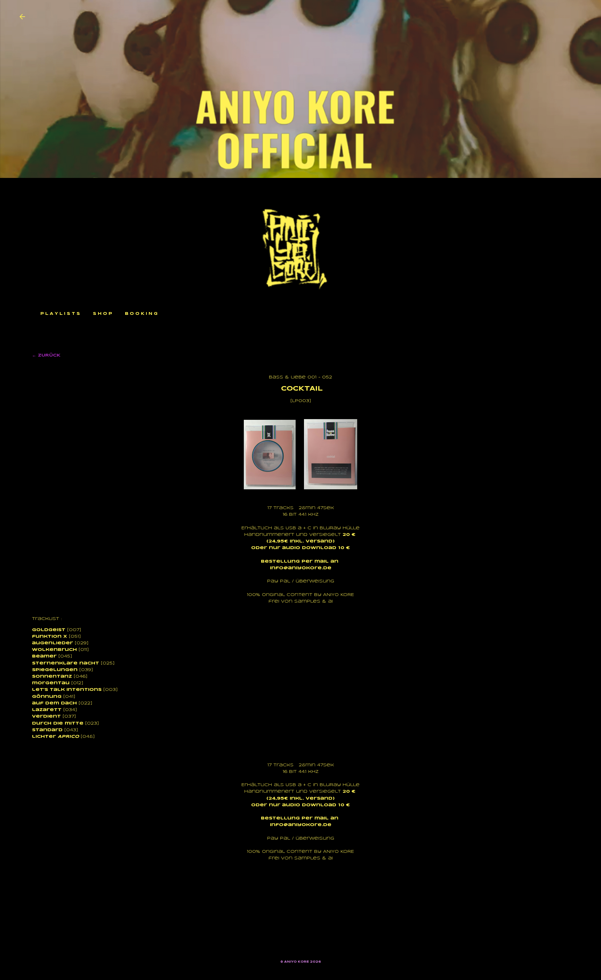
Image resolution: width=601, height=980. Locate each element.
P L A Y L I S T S (60, 314)
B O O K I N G (141, 314)
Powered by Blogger (305, 949)
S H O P (102, 314)
